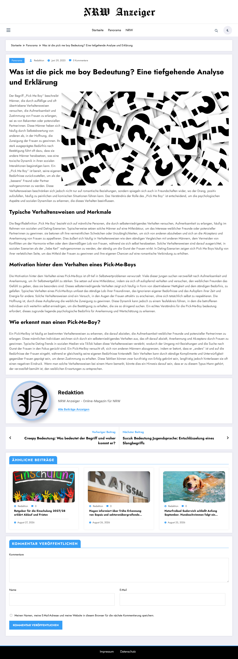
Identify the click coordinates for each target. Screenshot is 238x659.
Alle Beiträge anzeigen (73, 409)
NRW (129, 30)
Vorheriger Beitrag (104, 432)
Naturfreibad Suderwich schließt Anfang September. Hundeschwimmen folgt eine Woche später (190, 513)
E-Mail (123, 590)
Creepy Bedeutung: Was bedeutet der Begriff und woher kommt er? (70, 441)
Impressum (107, 651)
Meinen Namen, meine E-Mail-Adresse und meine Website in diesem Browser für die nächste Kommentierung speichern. (84, 615)
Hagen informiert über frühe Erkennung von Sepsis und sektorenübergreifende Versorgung (115, 513)
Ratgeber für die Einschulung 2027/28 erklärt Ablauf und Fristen (39, 513)
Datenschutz (128, 651)
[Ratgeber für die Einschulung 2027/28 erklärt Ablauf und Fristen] (44, 487)
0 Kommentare (80, 60)
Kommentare (16, 555)
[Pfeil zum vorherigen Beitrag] (10, 438)
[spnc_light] (227, 30)
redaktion (39, 60)
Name (12, 590)
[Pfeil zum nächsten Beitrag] (228, 438)
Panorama (114, 30)
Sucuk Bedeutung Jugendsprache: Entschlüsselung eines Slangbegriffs (168, 441)
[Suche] (216, 30)
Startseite (97, 30)
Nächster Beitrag (133, 432)
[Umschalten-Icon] (8, 30)
